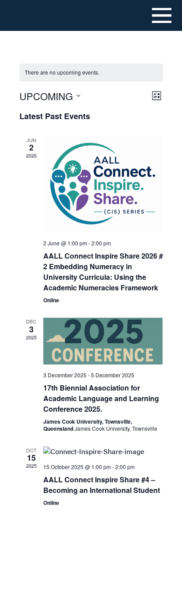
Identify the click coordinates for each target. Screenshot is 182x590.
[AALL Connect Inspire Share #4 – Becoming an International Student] (103, 451)
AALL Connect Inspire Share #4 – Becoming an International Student (101, 484)
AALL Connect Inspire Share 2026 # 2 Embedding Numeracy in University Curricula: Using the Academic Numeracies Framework (103, 272)
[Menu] (161, 15)
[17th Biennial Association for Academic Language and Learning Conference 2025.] (103, 341)
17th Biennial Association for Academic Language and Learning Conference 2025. (101, 398)
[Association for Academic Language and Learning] (38, 15)
